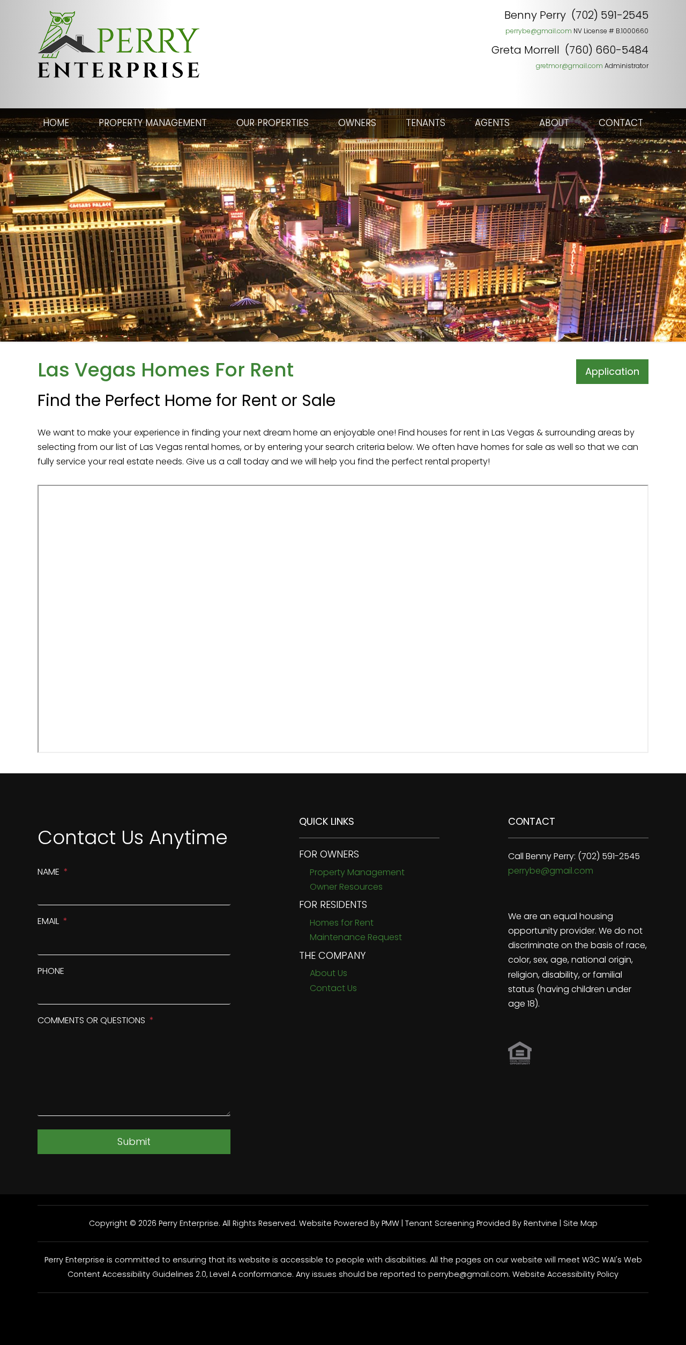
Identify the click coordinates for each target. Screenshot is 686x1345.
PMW (390, 1223)
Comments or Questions (91, 1020)
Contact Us (333, 988)
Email (48, 921)
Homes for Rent (342, 923)
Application (612, 371)
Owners (357, 122)
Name (48, 872)
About (554, 122)
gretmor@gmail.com (569, 65)
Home (56, 122)
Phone (51, 971)
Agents (492, 122)
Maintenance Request (356, 937)
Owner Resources (346, 887)
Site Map (580, 1223)
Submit (134, 1141)
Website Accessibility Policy (565, 1274)
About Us (328, 973)
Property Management (153, 122)
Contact (621, 122)
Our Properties (272, 122)
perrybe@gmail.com (538, 30)
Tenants (425, 122)
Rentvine (540, 1223)
